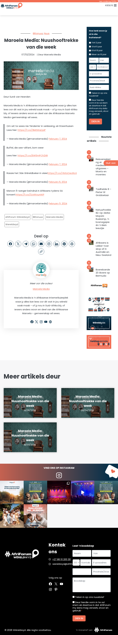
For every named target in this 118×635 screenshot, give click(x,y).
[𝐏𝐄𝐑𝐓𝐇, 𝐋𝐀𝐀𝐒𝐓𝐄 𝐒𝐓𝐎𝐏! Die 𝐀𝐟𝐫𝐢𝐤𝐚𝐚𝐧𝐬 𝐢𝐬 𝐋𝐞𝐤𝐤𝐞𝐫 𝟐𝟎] (35, 492)
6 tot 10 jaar (97, 50)
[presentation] (91, 159)
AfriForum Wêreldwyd (17, 217)
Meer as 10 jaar (99, 54)
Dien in (95, 121)
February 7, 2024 (58, 138)
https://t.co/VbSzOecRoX (62, 173)
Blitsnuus (38, 33)
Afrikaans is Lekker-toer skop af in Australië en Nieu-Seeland (103, 249)
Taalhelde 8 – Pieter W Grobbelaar (103, 192)
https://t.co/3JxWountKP (30, 194)
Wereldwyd (11, 224)
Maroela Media (54, 217)
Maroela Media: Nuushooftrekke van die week (30, 401)
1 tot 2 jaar (96, 42)
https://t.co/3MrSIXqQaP (32, 130)
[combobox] (92, 67)
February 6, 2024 (58, 181)
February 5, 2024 (58, 203)
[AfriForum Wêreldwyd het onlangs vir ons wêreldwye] (12, 516)
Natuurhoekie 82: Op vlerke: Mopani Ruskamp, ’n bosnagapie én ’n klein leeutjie (103, 219)
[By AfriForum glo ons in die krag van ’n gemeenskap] (35, 516)
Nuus (46, 33)
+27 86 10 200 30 (61, 559)
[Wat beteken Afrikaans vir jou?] (12, 492)
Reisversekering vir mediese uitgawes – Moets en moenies (103, 167)
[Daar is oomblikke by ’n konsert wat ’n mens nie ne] (82, 492)
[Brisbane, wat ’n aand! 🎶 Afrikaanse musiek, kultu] (59, 492)
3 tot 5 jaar (97, 46)
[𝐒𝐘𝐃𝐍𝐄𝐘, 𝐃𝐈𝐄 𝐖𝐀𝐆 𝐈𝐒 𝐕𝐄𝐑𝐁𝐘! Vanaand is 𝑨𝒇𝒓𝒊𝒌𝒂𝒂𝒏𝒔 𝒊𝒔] (106, 492)
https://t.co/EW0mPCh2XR (33, 155)
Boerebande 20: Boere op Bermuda (103, 272)
